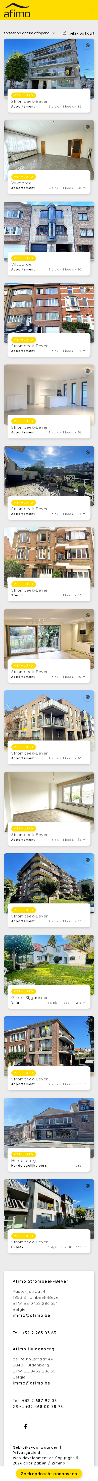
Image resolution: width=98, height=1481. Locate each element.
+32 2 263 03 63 (39, 1332)
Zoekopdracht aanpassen (49, 1473)
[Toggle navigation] (90, 10)
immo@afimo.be (32, 1315)
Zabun (40, 1463)
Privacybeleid (26, 1452)
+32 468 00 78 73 (44, 1406)
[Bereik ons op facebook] (26, 1427)
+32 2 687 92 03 (39, 1400)
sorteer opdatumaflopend (27, 33)
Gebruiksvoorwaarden (36, 1447)
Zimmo (59, 1463)
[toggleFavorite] (87, 45)
